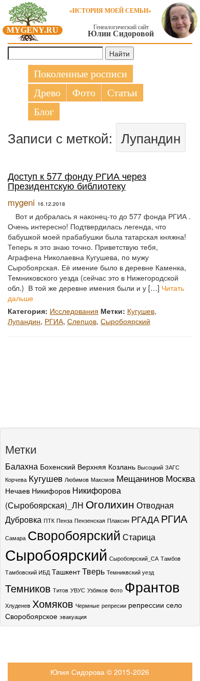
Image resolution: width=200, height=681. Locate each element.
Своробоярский (74, 534)
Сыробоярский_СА (133, 558)
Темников (28, 588)
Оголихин (110, 504)
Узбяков (97, 590)
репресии (114, 605)
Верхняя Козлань (106, 466)
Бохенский (57, 466)
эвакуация (73, 617)
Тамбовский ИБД (27, 572)
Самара (15, 538)
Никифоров (51, 490)
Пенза (64, 520)
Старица (139, 536)
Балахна (21, 466)
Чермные (87, 605)
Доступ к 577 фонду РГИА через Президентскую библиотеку (77, 181)
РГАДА (145, 519)
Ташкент (66, 571)
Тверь (93, 571)
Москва (180, 478)
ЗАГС (172, 467)
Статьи (122, 92)
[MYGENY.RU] (28, 19)
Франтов (152, 587)
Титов (60, 590)
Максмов (102, 479)
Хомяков (52, 604)
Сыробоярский (125, 321)
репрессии (146, 605)
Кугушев (140, 311)
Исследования (74, 311)
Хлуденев (17, 605)
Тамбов (171, 558)
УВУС (77, 590)
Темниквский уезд (130, 572)
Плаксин (118, 520)
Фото (83, 92)
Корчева (16, 479)
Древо (47, 92)
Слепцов (81, 321)
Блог (44, 111)
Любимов (77, 479)
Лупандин (24, 321)
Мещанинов (140, 478)
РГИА (54, 321)
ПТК (49, 520)
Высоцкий (150, 467)
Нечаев (17, 490)
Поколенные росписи (80, 73)
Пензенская (89, 520)
